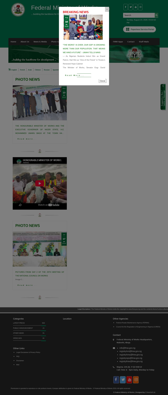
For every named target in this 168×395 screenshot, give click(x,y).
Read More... (75, 75)
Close (102, 81)
